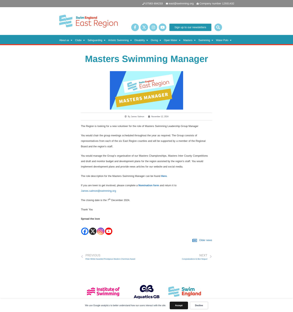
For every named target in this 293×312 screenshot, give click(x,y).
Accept (179, 305)
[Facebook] (85, 228)
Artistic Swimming (118, 40)
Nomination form (148, 185)
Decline (199, 305)
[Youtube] (162, 27)
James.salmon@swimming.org (98, 190)
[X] (92, 228)
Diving (154, 40)
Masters (187, 40)
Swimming (204, 40)
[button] (218, 27)
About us (64, 40)
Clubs (78, 40)
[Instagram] (153, 27)
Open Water (170, 40)
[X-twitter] (144, 27)
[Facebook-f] (135, 27)
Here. (164, 176)
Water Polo (222, 40)
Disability (139, 40)
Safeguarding (95, 40)
